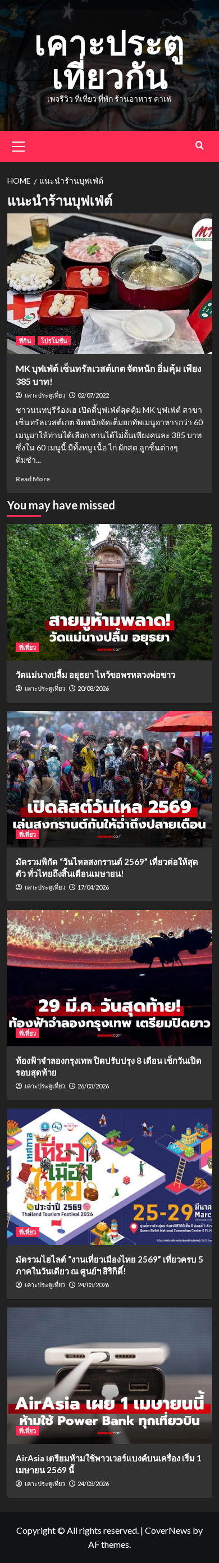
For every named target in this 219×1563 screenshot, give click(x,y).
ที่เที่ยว (27, 647)
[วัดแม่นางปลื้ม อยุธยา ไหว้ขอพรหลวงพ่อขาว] (109, 592)
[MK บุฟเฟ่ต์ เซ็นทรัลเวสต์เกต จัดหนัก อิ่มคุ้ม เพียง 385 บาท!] (109, 283)
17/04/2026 (93, 887)
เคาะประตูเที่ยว (45, 395)
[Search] (200, 145)
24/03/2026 (93, 1284)
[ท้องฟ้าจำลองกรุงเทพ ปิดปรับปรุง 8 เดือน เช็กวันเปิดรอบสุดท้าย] (109, 978)
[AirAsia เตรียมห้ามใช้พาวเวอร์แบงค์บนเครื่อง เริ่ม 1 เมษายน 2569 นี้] (109, 1375)
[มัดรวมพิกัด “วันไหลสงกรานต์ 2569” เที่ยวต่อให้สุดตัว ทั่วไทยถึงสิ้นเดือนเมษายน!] (109, 779)
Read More (33, 479)
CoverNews (168, 1530)
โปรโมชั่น (54, 340)
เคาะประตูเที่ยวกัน (109, 59)
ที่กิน (25, 340)
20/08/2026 (93, 688)
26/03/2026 (93, 1086)
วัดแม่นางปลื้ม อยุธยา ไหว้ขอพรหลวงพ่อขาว (95, 674)
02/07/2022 (93, 395)
